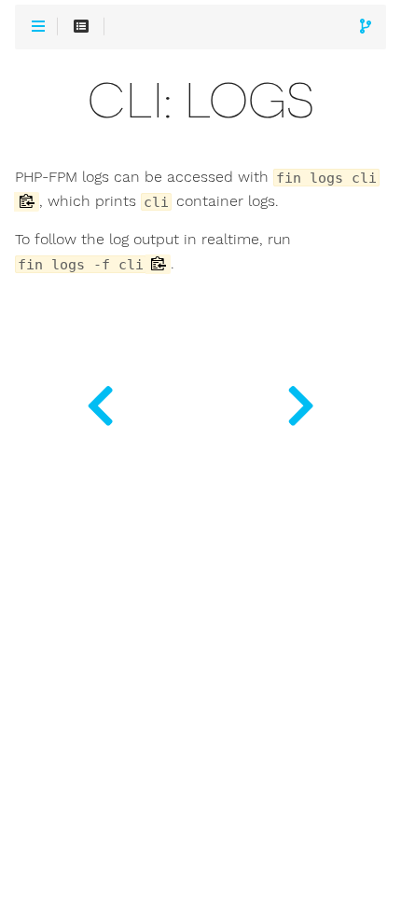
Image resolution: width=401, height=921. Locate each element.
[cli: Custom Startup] (100, 400)
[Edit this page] (365, 27)
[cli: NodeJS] (300, 400)
